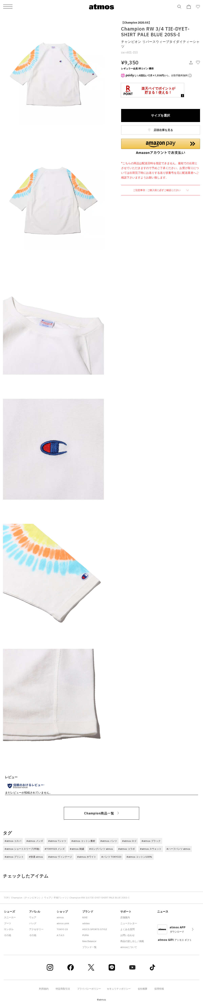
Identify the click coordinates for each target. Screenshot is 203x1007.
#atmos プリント (14, 856)
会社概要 (142, 988)
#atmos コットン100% (139, 856)
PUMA (85, 935)
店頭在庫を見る (163, 130)
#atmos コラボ (126, 848)
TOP (6, 897)
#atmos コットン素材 (83, 840)
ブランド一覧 (89, 947)
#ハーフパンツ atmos (178, 848)
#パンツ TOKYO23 (111, 856)
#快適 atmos (36, 856)
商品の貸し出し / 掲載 (132, 941)
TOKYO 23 (62, 929)
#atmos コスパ (13, 840)
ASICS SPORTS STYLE (94, 929)
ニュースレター (128, 923)
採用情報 (159, 988)
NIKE (85, 917)
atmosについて (128, 947)
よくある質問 (127, 929)
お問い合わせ (127, 935)
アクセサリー (36, 929)
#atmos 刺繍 (77, 848)
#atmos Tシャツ (57, 840)
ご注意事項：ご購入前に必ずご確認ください (157, 190)
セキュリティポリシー (119, 988)
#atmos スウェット (150, 848)
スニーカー (10, 917)
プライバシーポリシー (89, 988)
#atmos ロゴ (129, 840)
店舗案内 (125, 917)
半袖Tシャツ (60, 897)
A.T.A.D (60, 935)
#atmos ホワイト (86, 856)
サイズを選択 (160, 115)
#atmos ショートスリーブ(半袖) (22, 848)
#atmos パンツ (108, 840)
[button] (160, 147)
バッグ (32, 923)
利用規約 (44, 988)
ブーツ (7, 923)
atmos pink (63, 923)
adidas (86, 923)
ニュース (162, 911)
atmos (60, 917)
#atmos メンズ (34, 840)
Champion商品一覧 (99, 813)
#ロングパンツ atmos (101, 848)
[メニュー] (7, 6)
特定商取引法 (63, 988)
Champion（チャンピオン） (26, 897)
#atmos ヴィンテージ (60, 856)
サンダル (8, 929)
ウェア (47, 897)
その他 (7, 935)
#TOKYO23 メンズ (55, 848)
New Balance (89, 941)
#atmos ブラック (151, 840)
